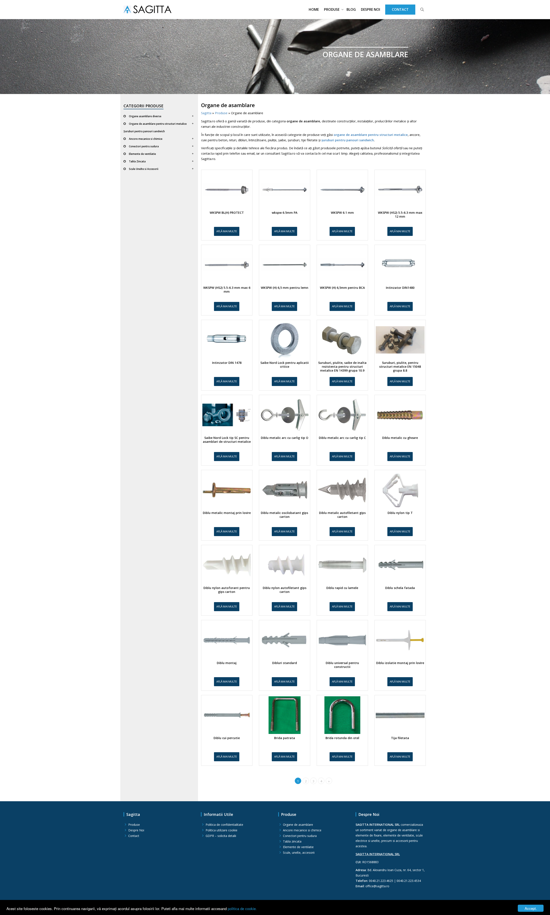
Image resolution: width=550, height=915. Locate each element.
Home (314, 9)
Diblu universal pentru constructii (342, 665)
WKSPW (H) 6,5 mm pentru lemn (284, 288)
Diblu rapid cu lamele (342, 588)
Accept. (531, 908)
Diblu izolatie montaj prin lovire (400, 663)
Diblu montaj (227, 663)
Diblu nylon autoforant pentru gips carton (226, 590)
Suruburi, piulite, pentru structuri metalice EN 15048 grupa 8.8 (400, 366)
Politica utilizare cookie (221, 830)
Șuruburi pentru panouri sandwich (144, 131)
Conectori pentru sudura (144, 146)
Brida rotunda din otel (342, 738)
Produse (332, 9)
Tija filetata (400, 738)
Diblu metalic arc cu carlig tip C (342, 438)
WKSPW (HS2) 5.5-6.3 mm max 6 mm (226, 290)
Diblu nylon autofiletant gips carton (284, 590)
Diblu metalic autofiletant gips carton (342, 515)
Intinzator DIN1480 (400, 288)
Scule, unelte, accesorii (299, 852)
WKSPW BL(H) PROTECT (227, 213)
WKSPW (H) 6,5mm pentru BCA (342, 288)
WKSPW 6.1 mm (342, 213)
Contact (133, 836)
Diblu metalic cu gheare (400, 438)
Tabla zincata (292, 841)
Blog (351, 9)
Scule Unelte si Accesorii (143, 169)
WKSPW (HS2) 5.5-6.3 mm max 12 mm (400, 214)
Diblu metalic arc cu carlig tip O (284, 438)
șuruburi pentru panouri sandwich (347, 140)
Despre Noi (370, 9)
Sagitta (206, 113)
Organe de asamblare (298, 825)
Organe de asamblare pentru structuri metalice (158, 124)
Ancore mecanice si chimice (145, 139)
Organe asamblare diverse (145, 116)
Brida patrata (284, 738)
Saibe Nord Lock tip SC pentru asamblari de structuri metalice (227, 440)
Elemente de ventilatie (142, 154)
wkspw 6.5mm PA (284, 213)
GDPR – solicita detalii (221, 836)
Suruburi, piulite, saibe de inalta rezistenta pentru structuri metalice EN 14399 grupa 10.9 (342, 366)
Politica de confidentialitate (224, 825)
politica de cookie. (242, 908)
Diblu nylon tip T (400, 513)
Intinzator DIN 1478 (226, 363)
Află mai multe (226, 231)
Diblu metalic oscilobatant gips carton (284, 515)
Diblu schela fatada (400, 588)
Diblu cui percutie (227, 738)
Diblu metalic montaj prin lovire (227, 513)
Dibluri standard (284, 663)
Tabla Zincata (137, 161)
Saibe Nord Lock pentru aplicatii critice (284, 365)
